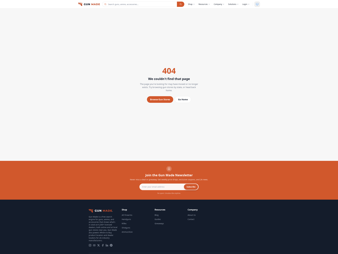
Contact (191, 219)
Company (218, 4)
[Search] (180, 4)
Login (244, 4)
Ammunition (127, 232)
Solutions (232, 4)
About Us (192, 215)
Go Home (183, 99)
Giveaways (159, 223)
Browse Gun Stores (160, 99)
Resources (203, 4)
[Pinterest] (111, 245)
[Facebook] (102, 245)
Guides (158, 219)
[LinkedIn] (107, 245)
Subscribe (191, 187)
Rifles (124, 223)
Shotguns (126, 227)
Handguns (126, 219)
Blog (157, 215)
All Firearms (127, 215)
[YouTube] (94, 245)
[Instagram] (90, 245)
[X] (98, 245)
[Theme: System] (257, 4)
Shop (190, 4)
